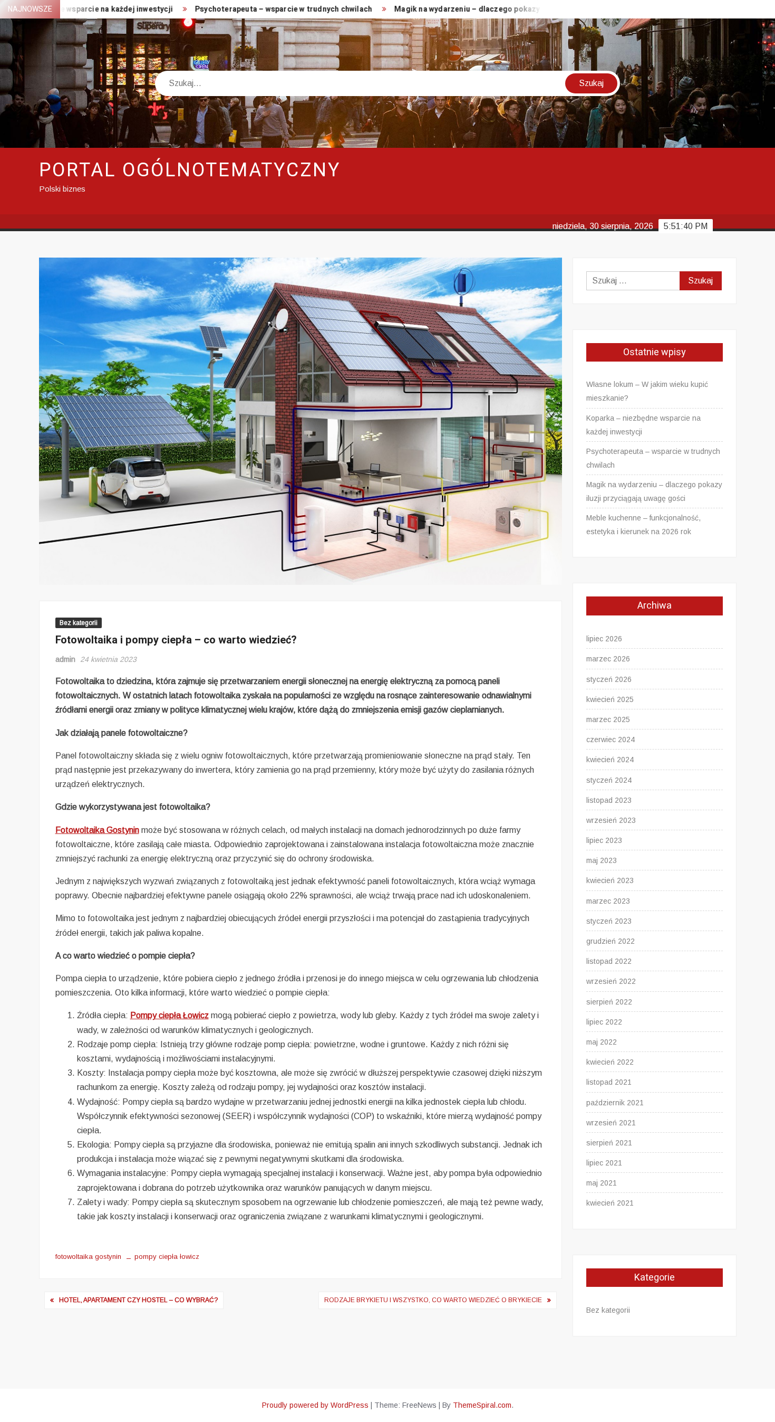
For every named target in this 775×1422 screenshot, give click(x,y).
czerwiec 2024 (610, 739)
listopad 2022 (609, 961)
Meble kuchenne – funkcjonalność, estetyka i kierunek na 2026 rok (643, 525)
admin (65, 659)
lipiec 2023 (604, 840)
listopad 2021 (609, 1082)
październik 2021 (615, 1102)
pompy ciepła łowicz (166, 1256)
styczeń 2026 (609, 679)
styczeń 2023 (609, 921)
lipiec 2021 (604, 1163)
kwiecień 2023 (610, 880)
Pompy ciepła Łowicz (169, 1015)
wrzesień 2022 (611, 981)
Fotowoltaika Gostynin (97, 830)
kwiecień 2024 (610, 759)
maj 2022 (601, 1042)
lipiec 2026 (604, 638)
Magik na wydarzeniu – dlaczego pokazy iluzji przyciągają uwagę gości (475, 9)
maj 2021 (601, 1183)
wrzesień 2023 (611, 820)
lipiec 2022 (604, 1022)
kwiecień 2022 (610, 1062)
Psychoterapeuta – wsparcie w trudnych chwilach (236, 9)
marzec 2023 (608, 901)
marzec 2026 (608, 659)
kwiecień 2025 (610, 699)
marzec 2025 (608, 719)
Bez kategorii (79, 623)
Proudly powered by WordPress (315, 1405)
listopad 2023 (609, 800)
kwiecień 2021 (610, 1203)
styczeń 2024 (609, 780)
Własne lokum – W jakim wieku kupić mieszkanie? (647, 391)
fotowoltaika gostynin (88, 1256)
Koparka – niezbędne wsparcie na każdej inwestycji (643, 425)
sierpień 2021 (609, 1143)
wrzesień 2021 (611, 1122)
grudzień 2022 (610, 941)
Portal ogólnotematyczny (190, 170)
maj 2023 (601, 860)
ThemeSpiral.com (482, 1405)
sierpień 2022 (609, 1002)
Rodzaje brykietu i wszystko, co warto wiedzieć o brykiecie (433, 1300)
